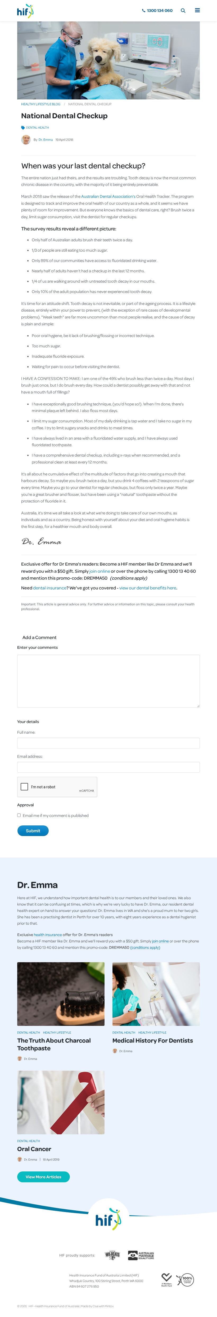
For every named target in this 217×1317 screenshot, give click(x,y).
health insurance (48, 934)
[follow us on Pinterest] (36, 1281)
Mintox (109, 1306)
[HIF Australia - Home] (27, 10)
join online (99, 571)
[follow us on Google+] (32, 1281)
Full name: (26, 732)
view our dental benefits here (147, 587)
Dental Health (37, 127)
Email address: (30, 756)
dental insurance (49, 587)
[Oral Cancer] (61, 1102)
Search (183, 11)
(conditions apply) (145, 947)
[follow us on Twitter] (23, 1281)
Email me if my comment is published (56, 815)
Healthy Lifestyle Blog (40, 104)
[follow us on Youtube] (45, 1281)
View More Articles (43, 1176)
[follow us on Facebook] (19, 1281)
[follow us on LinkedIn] (40, 1281)
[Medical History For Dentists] (156, 994)
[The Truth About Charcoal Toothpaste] (61, 994)
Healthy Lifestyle (57, 1032)
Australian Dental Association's (108, 196)
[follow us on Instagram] (28, 1281)
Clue (95, 1306)
